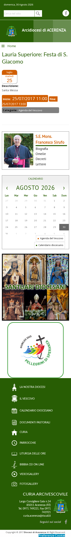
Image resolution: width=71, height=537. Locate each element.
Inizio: (7, 99)
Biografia (42, 148)
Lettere (41, 164)
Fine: (53, 99)
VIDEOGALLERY (29, 474)
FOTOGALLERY (29, 484)
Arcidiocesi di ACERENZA (44, 30)
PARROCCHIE (28, 443)
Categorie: (10, 110)
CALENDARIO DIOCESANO (36, 410)
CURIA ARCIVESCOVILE (45, 494)
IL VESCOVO (27, 399)
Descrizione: (10, 86)
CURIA (23, 432)
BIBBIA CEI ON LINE (32, 464)
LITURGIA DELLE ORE (33, 453)
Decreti (41, 159)
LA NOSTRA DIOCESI (32, 387)
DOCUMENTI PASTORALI (35, 422)
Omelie (41, 154)
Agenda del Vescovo (51, 238)
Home (11, 46)
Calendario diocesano (50, 245)
